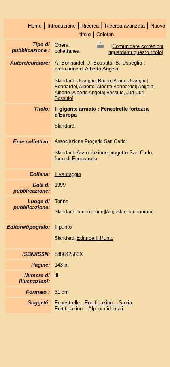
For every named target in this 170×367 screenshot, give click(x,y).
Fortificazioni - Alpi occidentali (89, 308)
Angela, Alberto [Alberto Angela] (105, 89)
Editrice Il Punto (95, 238)
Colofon (105, 34)
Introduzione (61, 26)
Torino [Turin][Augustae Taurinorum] (115, 212)
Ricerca (90, 26)
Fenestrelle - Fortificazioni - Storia (93, 303)
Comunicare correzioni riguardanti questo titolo (135, 49)
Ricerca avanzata (125, 26)
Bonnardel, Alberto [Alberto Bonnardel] (96, 86)
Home (35, 26)
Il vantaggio (68, 174)
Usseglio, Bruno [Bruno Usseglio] (112, 80)
